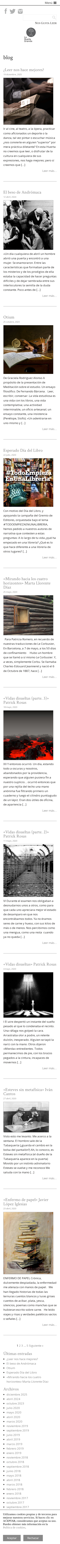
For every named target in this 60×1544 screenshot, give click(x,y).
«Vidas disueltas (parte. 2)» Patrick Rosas (26, 834)
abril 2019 (13, 1439)
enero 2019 (13, 1453)
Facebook (5, 11)
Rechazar (33, 1538)
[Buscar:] (40, 18)
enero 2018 (13, 1493)
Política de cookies (14, 1527)
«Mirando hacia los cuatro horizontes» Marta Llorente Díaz (26, 583)
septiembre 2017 (17, 1507)
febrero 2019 (15, 1448)
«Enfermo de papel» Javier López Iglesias (25, 1202)
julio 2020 (13, 1408)
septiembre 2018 (17, 1466)
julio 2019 (13, 1435)
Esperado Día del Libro (23, 450)
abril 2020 (13, 1417)
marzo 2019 (14, 1444)
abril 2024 (13, 1399)
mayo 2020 (13, 1412)
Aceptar (12, 1538)
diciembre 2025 (16, 1394)
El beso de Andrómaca (22, 192)
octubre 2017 (15, 1502)
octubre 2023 (15, 1403)
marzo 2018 (14, 1484)
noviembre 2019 (17, 1426)
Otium (8, 317)
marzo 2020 (14, 1421)
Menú (48, 3)
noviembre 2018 (17, 1457)
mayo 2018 (13, 1475)
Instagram (20, 11)
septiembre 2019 (17, 1430)
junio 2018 (13, 1471)
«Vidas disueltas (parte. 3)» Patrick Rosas (26, 700)
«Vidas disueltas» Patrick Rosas (29, 964)
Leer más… (49, 171)
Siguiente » (36, 1345)
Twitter (13, 11)
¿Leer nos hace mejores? (23, 70)
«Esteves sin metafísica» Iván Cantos (28, 1092)
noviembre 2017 (17, 1498)
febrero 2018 (15, 1489)
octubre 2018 (15, 1462)
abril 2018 (13, 1480)
